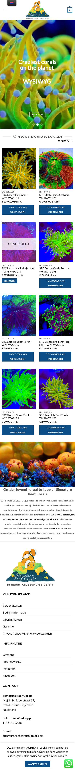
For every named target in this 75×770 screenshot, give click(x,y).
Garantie (8, 626)
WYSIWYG (64, 140)
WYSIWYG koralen (60, 514)
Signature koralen (50, 519)
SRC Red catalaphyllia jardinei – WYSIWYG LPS (18, 270)
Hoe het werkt (12, 661)
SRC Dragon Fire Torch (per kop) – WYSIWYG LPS (54, 343)
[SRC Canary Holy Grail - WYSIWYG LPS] (19, 168)
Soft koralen (31, 519)
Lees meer (9, 281)
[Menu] (5, 9)
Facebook (9, 675)
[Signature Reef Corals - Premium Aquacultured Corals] (37, 10)
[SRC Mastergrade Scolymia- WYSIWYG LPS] (56, 168)
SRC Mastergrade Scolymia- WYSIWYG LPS (54, 196)
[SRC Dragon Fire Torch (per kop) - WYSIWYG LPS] (56, 315)
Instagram (9, 668)
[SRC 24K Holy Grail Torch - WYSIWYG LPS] (56, 389)
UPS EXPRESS (60, 528)
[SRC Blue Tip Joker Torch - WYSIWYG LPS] (19, 315)
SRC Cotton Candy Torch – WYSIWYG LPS (54, 270)
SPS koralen (17, 519)
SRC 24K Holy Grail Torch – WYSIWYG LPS (54, 417)
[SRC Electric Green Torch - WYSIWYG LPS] (19, 389)
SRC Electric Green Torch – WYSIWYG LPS (16, 417)
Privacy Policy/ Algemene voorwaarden (27, 633)
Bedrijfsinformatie (14, 612)
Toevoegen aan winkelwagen (18, 209)
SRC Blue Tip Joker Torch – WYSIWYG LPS (17, 343)
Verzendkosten (12, 605)
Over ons (8, 654)
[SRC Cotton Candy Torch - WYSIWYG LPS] (56, 242)
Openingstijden (12, 619)
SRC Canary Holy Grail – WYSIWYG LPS (15, 196)
